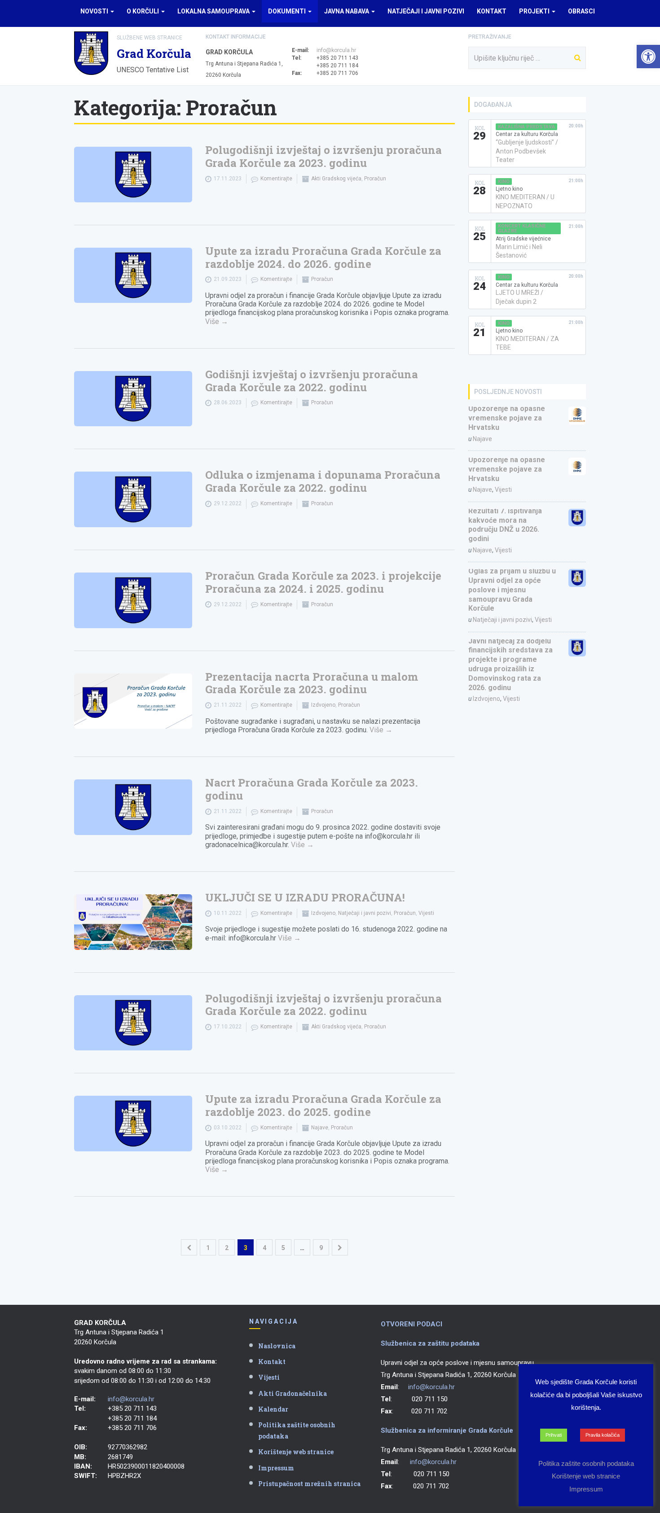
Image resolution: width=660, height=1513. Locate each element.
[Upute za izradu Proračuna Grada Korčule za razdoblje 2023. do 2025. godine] (133, 1123)
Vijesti (426, 913)
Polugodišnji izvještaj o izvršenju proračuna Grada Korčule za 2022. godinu (323, 1005)
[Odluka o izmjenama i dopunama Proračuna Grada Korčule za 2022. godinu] (133, 499)
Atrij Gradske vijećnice (523, 239)
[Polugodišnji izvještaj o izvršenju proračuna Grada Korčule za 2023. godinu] (133, 174)
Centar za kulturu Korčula (527, 134)
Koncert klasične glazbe (522, 228)
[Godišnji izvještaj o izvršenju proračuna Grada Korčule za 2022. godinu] (133, 399)
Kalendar (273, 1409)
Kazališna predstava (526, 127)
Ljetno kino (509, 189)
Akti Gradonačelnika (292, 1393)
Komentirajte (276, 178)
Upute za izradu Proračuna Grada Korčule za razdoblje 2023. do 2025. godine (323, 1105)
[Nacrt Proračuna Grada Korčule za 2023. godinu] (133, 807)
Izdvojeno (323, 705)
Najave (319, 1127)
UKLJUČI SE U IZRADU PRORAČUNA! (305, 897)
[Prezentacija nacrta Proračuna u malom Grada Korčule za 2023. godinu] (133, 701)
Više (216, 321)
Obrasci (581, 11)
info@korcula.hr (336, 50)
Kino (504, 181)
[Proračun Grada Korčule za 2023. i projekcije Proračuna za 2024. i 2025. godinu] (133, 600)
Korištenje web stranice (296, 1451)
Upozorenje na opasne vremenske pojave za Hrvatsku (506, 418)
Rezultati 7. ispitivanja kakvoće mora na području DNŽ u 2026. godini (505, 525)
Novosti (95, 11)
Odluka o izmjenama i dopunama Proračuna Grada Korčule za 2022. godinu (322, 481)
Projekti (535, 11)
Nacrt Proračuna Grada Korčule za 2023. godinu (311, 789)
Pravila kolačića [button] (602, 1435)
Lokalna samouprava (214, 11)
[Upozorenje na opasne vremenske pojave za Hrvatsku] (577, 415)
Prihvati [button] (554, 1435)
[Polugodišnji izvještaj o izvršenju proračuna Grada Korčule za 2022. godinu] (133, 1023)
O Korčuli (143, 11)
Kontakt (491, 11)
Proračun (375, 178)
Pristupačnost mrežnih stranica (309, 1483)
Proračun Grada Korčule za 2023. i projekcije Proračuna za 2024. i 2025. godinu (323, 582)
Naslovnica (276, 1346)
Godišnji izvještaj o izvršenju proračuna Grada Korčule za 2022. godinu (311, 380)
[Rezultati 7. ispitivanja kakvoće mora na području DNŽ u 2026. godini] (577, 517)
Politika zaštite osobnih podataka (296, 1430)
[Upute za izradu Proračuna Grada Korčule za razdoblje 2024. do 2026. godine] (133, 275)
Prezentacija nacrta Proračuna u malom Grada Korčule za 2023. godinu (311, 683)
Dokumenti (287, 11)
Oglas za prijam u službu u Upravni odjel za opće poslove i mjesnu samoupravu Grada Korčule (512, 589)
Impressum (276, 1468)
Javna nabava (347, 11)
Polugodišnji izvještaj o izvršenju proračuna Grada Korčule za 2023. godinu (323, 156)
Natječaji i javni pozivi (425, 11)
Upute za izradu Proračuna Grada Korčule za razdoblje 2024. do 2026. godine (323, 257)
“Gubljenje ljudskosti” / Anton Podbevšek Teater (527, 151)
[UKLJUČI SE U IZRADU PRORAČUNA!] (133, 922)
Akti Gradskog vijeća (336, 178)
